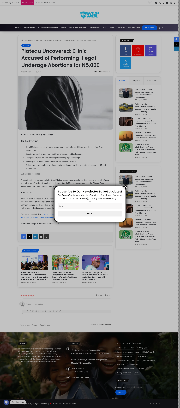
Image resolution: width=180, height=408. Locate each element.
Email (90, 202)
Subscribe (90, 213)
